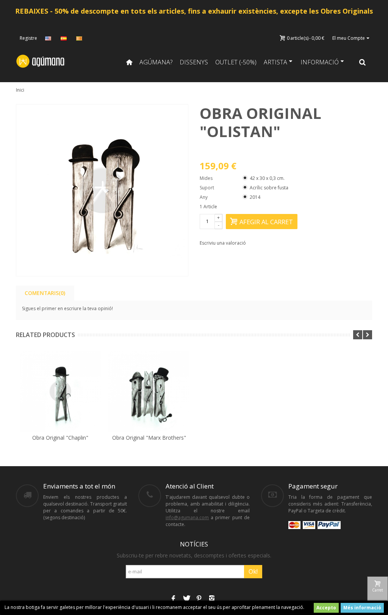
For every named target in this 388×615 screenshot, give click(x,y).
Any (204, 197)
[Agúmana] (41, 61)
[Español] (64, 38)
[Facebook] (173, 599)
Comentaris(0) (45, 293)
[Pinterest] (199, 599)
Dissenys (194, 62)
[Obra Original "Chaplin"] (60, 391)
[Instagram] (212, 599)
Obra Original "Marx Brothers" (149, 437)
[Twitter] (186, 599)
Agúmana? (155, 62)
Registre (28, 38)
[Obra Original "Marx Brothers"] (148, 391)
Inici (20, 90)
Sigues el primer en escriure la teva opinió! (67, 308)
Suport (207, 187)
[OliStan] (102, 190)
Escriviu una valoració (223, 243)
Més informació (362, 607)
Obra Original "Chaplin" (60, 437)
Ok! (253, 571)
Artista (275, 62)
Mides (207, 178)
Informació (319, 62)
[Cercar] (363, 62)
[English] (49, 38)
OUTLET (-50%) (236, 62)
